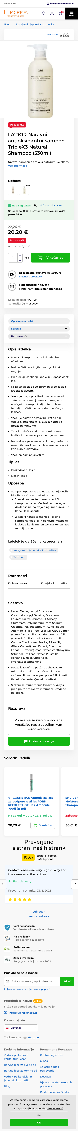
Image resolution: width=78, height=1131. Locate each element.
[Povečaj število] (20, 255)
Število (13, 258)
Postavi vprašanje (41, 741)
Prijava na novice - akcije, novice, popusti (27, 989)
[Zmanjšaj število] (20, 260)
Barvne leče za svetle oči (20, 1064)
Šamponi (19, 557)
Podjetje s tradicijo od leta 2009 (32, 961)
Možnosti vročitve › (30, 276)
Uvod (7, 24)
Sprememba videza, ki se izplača (32, 950)
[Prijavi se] (52, 13)
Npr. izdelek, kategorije (28, 42)
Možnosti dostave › (50, 205)
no (39, 1114)
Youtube (33, 1037)
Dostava (45, 1076)
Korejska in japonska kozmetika (35, 24)
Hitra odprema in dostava (28, 939)
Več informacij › (18, 165)
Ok (39, 1122)
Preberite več (55, 1108)
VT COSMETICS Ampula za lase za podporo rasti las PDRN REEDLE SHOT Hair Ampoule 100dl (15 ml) (30, 803)
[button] (44, 13)
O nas (44, 1060)
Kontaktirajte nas (51, 1055)
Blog (7, 1086)
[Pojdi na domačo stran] (16, 13)
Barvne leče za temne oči (21, 1070)
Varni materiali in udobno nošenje (33, 929)
